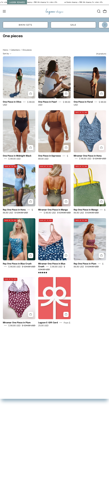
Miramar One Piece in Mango (53, 210)
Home (5, 50)
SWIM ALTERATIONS (14, 420)
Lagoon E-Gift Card (48, 323)
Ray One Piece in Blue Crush (17, 264)
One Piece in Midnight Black (17, 156)
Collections (15, 50)
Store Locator (10, 405)
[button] (98, 11)
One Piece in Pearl (47, 102)
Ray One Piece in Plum (85, 264)
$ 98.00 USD (14, 158)
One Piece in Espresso (49, 156)
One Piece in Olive (12, 102)
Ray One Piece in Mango (86, 210)
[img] (42, 273)
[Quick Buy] (30, 93)
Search (6, 400)
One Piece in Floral (83, 102)
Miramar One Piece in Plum (17, 323)
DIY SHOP (8, 410)
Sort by (6, 53)
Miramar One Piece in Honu (88, 156)
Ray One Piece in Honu (14, 210)
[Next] (105, 25)
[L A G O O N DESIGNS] (54, 11)
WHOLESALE (10, 415)
